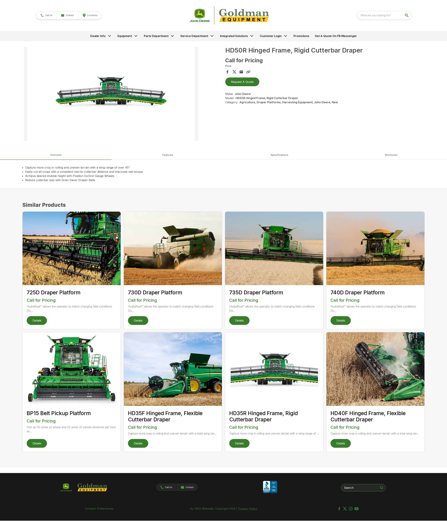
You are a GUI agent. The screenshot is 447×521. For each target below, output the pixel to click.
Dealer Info (98, 36)
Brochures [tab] (391, 154)
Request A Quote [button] (242, 82)
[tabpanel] (123, 94)
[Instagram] (351, 509)
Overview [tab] (56, 154)
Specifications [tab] (279, 154)
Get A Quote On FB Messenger (336, 36)
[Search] (381, 487)
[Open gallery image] (111, 94)
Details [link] (36, 320)
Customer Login (271, 36)
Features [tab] (167, 154)
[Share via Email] (241, 72)
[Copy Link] (248, 72)
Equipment (125, 36)
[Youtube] (356, 509)
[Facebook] (339, 509)
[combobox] (384, 15)
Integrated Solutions (234, 36)
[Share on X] (234, 72)
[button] (46, 15)
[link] (90, 15)
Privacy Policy (247, 508)
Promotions (301, 36)
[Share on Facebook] (227, 72)
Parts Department (156, 36)
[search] (407, 15)
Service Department (194, 36)
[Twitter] (345, 509)
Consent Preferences (99, 508)
